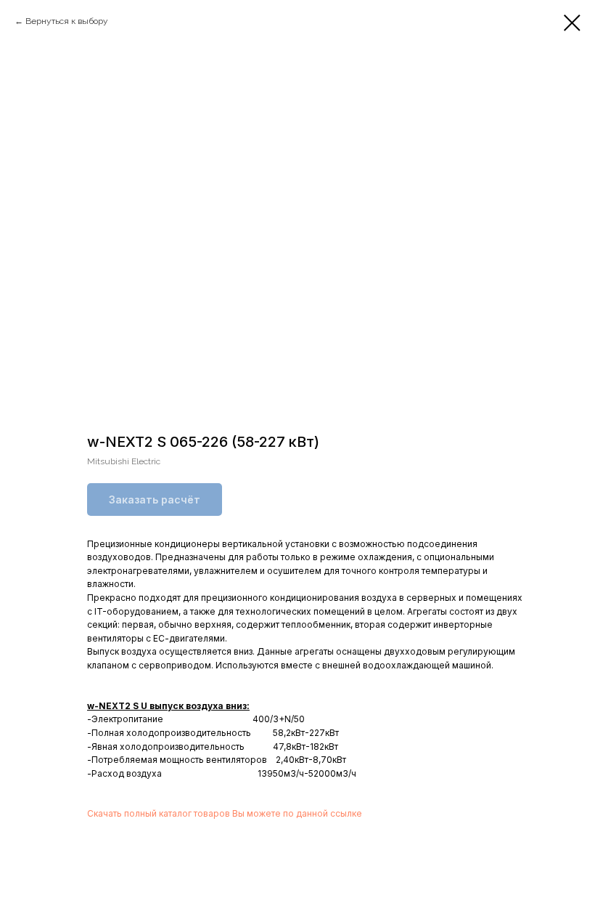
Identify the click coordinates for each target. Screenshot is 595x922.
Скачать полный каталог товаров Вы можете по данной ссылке (224, 813)
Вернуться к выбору (66, 21)
